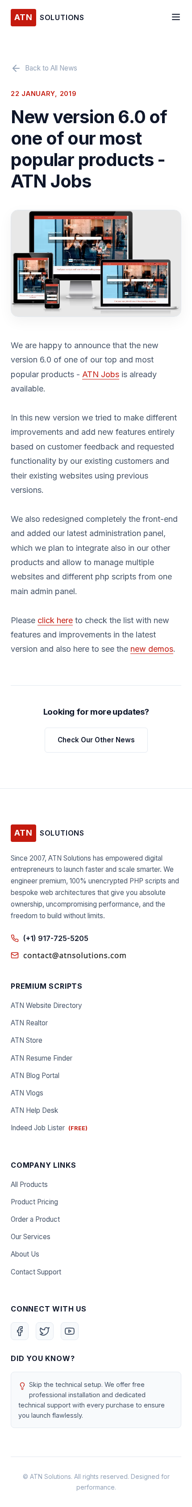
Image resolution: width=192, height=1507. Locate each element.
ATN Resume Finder (41, 1058)
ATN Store (26, 1040)
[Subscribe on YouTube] (70, 1331)
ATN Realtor (29, 1023)
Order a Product (35, 1219)
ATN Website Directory (46, 1005)
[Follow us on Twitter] (45, 1331)
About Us (25, 1254)
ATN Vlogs (27, 1093)
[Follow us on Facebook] (20, 1331)
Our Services (30, 1236)
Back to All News (51, 68)
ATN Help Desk (34, 1110)
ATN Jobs (100, 374)
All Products (29, 1184)
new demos (151, 649)
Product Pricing (34, 1202)
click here (55, 620)
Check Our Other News (96, 740)
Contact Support (36, 1272)
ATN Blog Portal (35, 1075)
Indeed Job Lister (49, 1128)
